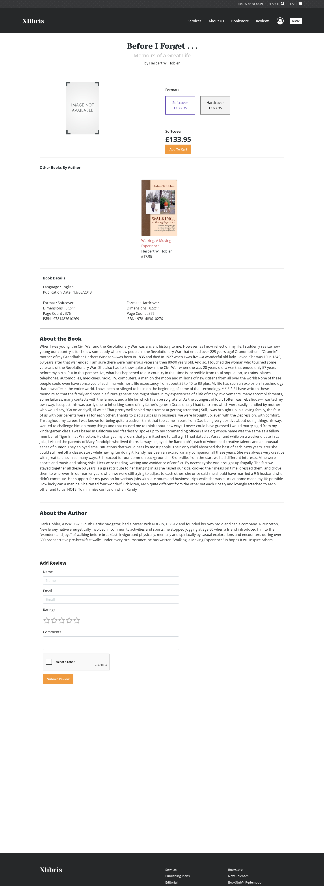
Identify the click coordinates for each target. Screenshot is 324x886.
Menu (296, 20)
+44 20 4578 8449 (250, 4)
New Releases (238, 876)
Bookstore (240, 21)
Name (48, 571)
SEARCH (274, 4)
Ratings (49, 609)
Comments (52, 632)
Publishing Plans (177, 876)
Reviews (263, 21)
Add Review (53, 563)
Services (194, 21)
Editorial (171, 882)
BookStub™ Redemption (245, 882)
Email (47, 590)
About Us (216, 21)
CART (294, 4)
